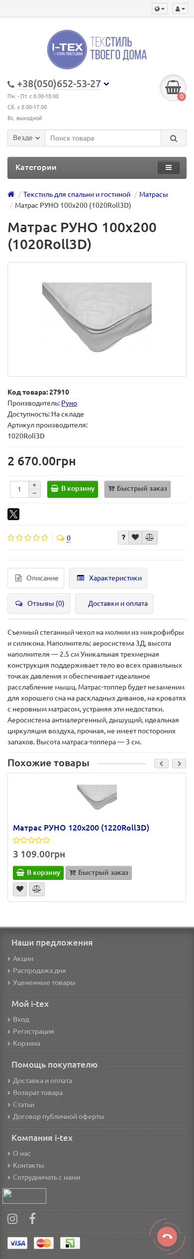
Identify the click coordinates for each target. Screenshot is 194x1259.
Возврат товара (38, 1093)
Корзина (26, 1043)
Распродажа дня (39, 971)
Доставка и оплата (42, 1081)
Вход (21, 1019)
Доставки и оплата (118, 603)
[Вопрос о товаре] (123, 538)
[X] (13, 514)
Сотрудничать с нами (46, 1177)
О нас (22, 1153)
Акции (23, 959)
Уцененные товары (44, 982)
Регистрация (33, 1031)
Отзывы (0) (46, 603)
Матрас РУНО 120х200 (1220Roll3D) (81, 827)
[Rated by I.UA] (24, 1195)
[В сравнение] (150, 538)
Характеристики (115, 578)
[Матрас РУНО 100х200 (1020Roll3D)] (97, 319)
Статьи (23, 1105)
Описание (42, 578)
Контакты (28, 1165)
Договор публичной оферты (58, 1116)
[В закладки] (135, 538)
